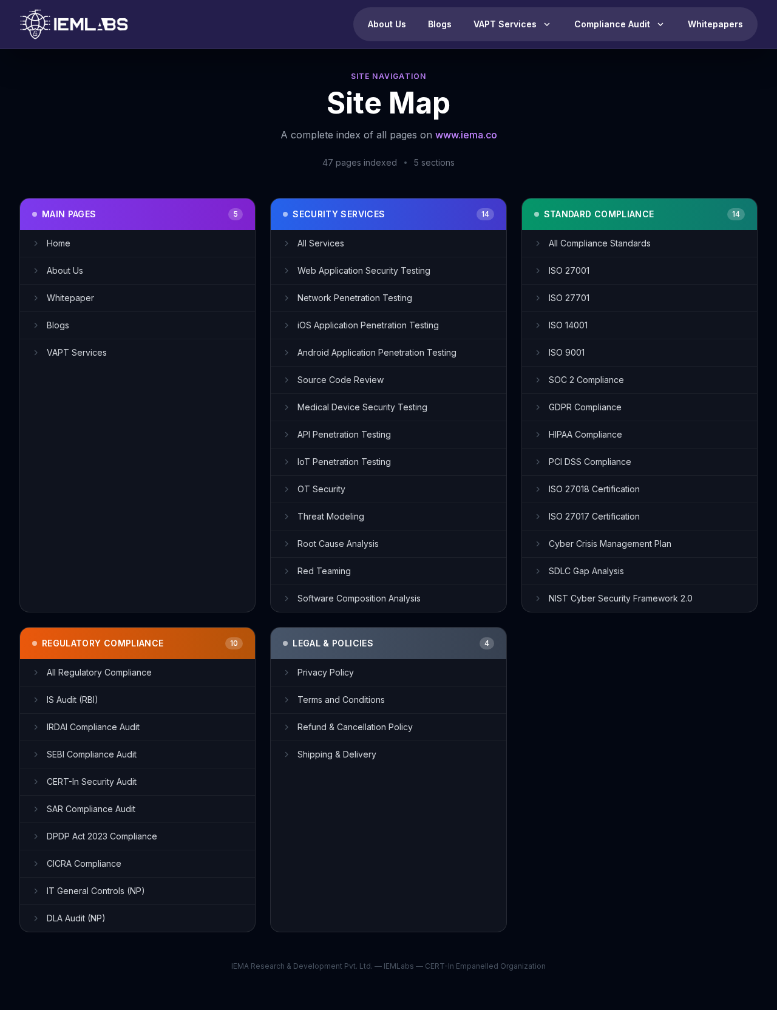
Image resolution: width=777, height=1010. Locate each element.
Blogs (440, 24)
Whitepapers (715, 24)
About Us (387, 24)
